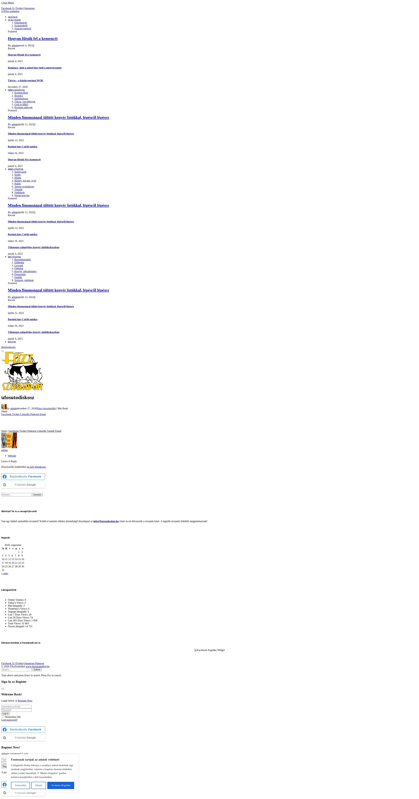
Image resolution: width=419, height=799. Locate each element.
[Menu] (2, 351)
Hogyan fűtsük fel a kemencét (33, 38)
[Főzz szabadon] (10, 11)
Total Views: (15, 623)
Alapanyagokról (22, 28)
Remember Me (13, 716)
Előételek (19, 262)
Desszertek (20, 274)
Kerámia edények (23, 107)
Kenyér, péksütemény (25, 271)
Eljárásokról (20, 22)
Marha (17, 177)
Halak (17, 183)
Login (25, 753)
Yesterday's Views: (18, 608)
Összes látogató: (16, 626)
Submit (37, 669)
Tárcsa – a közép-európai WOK (25, 80)
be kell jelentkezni (36, 466)
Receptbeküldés (22, 259)
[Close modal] (2, 688)
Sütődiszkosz (21, 98)
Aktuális (12, 17)
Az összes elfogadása (60, 785)
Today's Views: (16, 602)
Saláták (18, 277)
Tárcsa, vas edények (24, 101)
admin (15, 45)
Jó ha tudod (14, 20)
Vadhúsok (19, 192)
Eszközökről (20, 25)
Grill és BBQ (21, 104)
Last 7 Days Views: (18, 614)
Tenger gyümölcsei (24, 186)
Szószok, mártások (24, 280)
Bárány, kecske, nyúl (25, 180)
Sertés (17, 174)
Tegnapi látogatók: (18, 611)
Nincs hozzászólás (45, 408)
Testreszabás (20, 785)
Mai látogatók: (15, 605)
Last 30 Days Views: (19, 617)
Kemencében (21, 92)
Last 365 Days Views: (19, 620)
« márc (4, 573)
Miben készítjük (16, 90)
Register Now (25, 700)
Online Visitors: (16, 599)
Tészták (18, 189)
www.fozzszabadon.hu (37, 666)
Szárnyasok (20, 171)
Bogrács (18, 95)
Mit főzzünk (14, 257)
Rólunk (12, 342)
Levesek (18, 265)
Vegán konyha (21, 195)
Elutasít (38, 785)
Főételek (18, 268)
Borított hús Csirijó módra (22, 146)
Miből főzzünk (15, 169)
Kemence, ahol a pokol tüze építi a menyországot (35, 67)
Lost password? (9, 719)
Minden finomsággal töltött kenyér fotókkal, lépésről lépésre (58, 117)
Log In (6, 713)
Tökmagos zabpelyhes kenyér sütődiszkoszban (33, 247)
